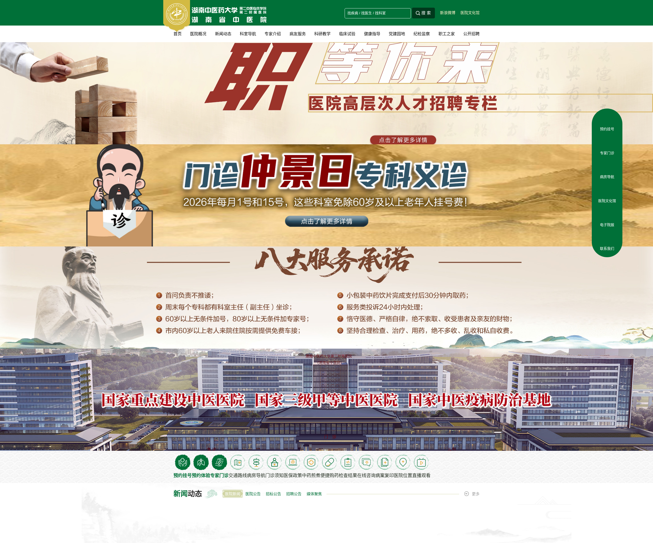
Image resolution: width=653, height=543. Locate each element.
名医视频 (306, 401)
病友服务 (298, 34)
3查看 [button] (626, 107)
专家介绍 (273, 34)
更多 (476, 187)
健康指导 (372, 34)
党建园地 (397, 34)
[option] (326, 93)
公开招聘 (471, 34)
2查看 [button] (626, 97)
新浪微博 (447, 12)
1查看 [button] (626, 88)
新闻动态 (223, 34)
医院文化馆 (470, 12)
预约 (271, 401)
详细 (287, 401)
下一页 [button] (477, 160)
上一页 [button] (176, 160)
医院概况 (198, 34)
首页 (177, 34)
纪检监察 (421, 34)
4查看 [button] (626, 117)
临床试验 (347, 34)
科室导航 (248, 34)
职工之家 (446, 34)
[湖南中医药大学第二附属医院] (217, 16)
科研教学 (322, 34)
